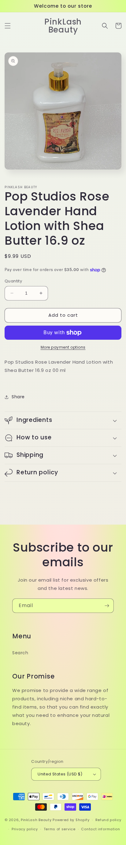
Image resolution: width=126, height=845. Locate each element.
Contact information (100, 829)
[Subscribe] (106, 605)
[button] (7, 25)
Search (20, 653)
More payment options (63, 347)
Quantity (13, 281)
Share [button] (18, 397)
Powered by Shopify (71, 819)
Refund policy (108, 819)
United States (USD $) (60, 774)
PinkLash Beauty (36, 819)
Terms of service (60, 829)
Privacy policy (25, 829)
